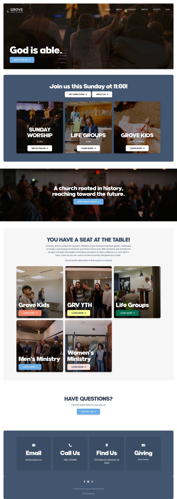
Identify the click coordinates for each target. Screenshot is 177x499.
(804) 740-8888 (70, 460)
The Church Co (88, 493)
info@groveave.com (33, 460)
